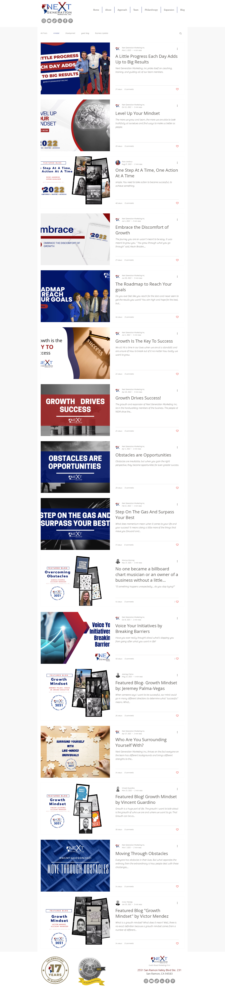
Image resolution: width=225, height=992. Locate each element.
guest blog (85, 33)
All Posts (44, 33)
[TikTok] (54, 20)
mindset (56, 33)
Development (70, 33)
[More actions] (178, 49)
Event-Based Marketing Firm (159, 965)
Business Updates (101, 33)
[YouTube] (49, 20)
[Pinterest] (70, 20)
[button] (180, 33)
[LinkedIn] (60, 20)
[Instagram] (43, 20)
